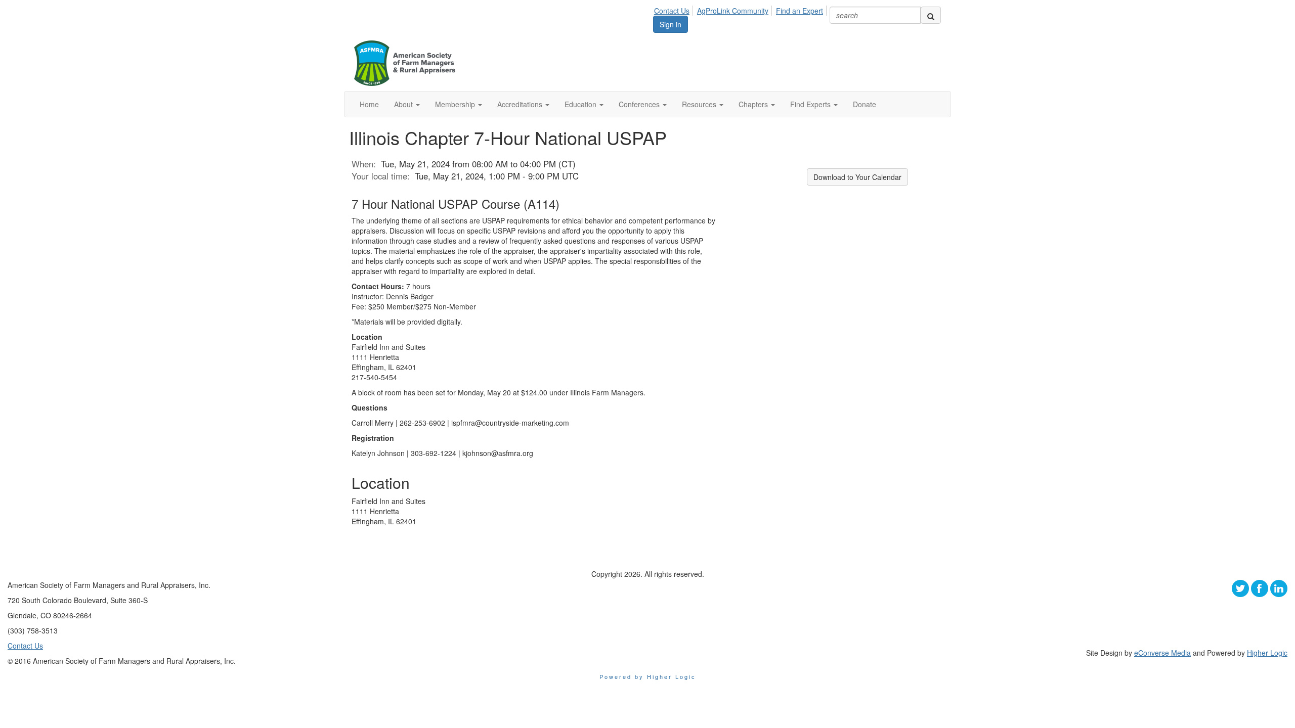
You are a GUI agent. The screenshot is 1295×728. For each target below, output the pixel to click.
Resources (700, 104)
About (404, 104)
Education (581, 104)
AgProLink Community (732, 11)
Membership (456, 104)
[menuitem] (674, 9)
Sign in (670, 24)
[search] (931, 15)
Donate (864, 104)
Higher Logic (1267, 653)
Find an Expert (799, 11)
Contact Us (671, 11)
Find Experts (811, 104)
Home (369, 104)
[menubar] (741, 9)
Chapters (754, 104)
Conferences (640, 104)
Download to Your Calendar (857, 177)
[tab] (534, 203)
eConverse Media (1162, 653)
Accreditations (520, 104)
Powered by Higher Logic (647, 676)
